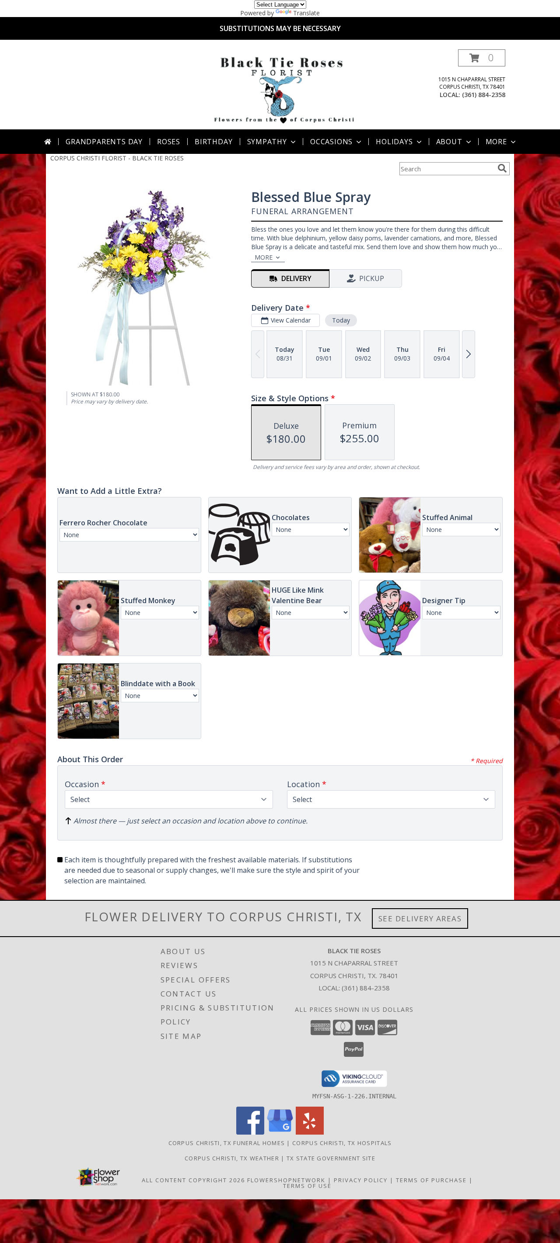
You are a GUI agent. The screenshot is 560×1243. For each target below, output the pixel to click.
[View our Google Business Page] (280, 1132)
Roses (168, 141)
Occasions (331, 141)
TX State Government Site (331, 1158)
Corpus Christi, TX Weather (232, 1158)
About (449, 141)
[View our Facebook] (250, 1132)
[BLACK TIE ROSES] (281, 89)
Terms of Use (307, 1186)
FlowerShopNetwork (286, 1180)
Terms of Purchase (431, 1180)
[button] (481, 57)
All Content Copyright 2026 (193, 1180)
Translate (306, 13)
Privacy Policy (361, 1180)
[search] (502, 168)
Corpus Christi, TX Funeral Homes (226, 1143)
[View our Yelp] (310, 1132)
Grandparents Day (104, 141)
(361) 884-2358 (483, 94)
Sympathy (267, 141)
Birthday (213, 141)
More (496, 141)
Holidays (394, 141)
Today (341, 320)
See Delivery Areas (420, 918)
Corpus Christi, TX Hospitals (342, 1143)
